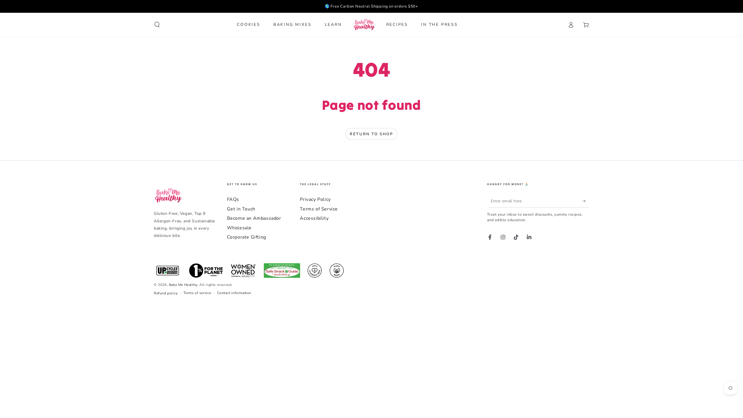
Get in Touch (241, 209)
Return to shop (371, 134)
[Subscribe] (586, 200)
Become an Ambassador (254, 218)
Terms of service (197, 293)
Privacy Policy (315, 199)
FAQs (233, 199)
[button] (157, 24)
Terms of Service (319, 209)
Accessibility (314, 218)
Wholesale (239, 228)
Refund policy (166, 293)
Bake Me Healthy (183, 284)
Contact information (234, 293)
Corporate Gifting (246, 237)
